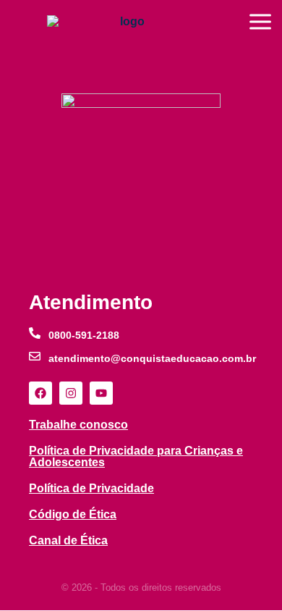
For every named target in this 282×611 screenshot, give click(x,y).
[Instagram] (70, 393)
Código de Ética (72, 514)
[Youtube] (101, 393)
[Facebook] (40, 393)
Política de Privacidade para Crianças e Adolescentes (136, 456)
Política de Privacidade (91, 488)
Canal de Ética (68, 540)
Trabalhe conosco (78, 424)
